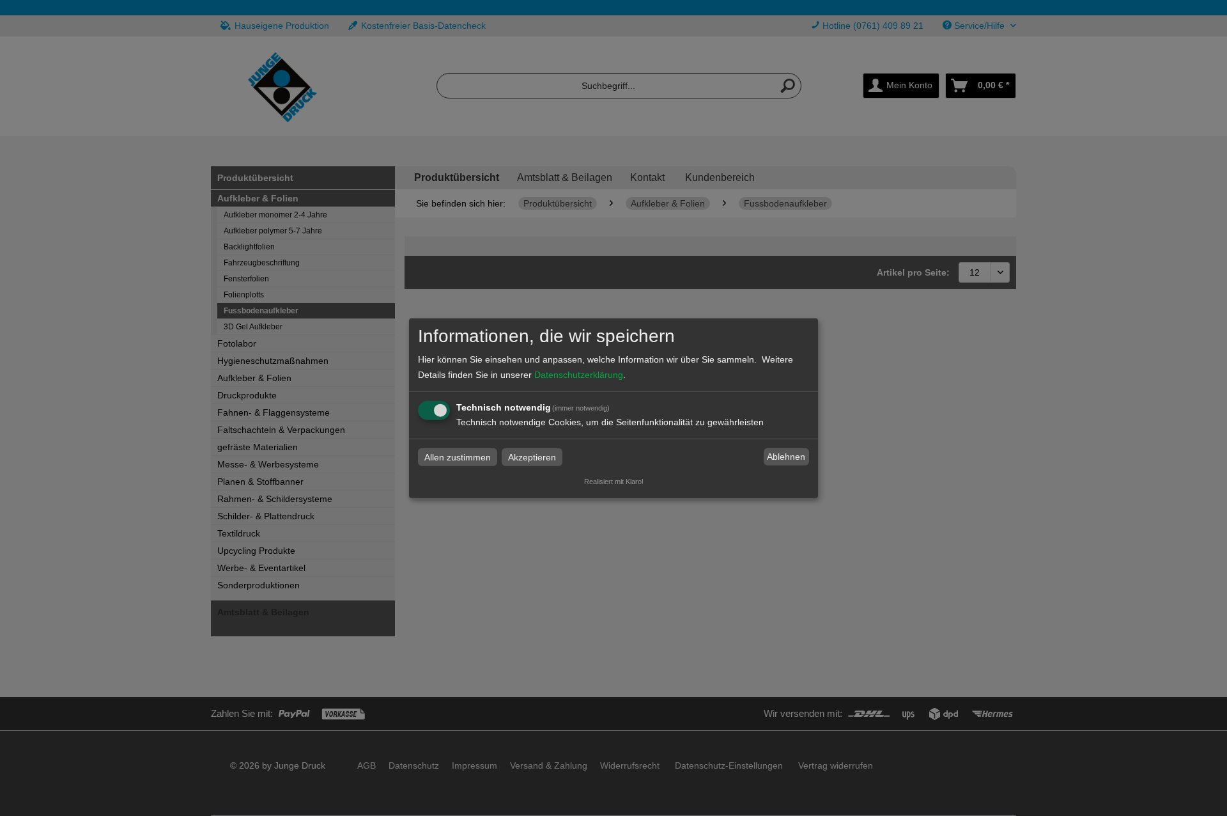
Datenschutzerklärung (578, 374)
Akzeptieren (532, 456)
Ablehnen (786, 456)
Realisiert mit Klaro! (614, 481)
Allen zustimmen (457, 456)
